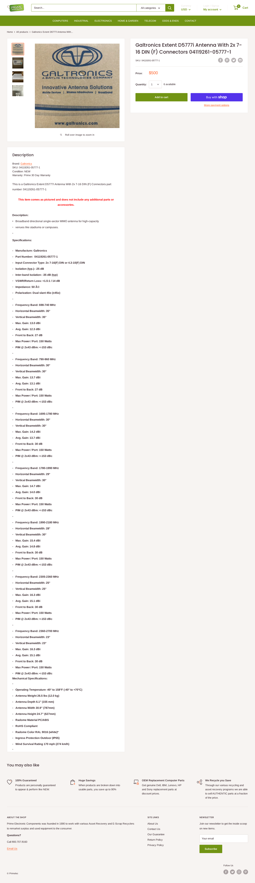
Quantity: (141, 84)
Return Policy (155, 839)
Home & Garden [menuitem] (128, 20)
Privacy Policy (155, 845)
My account (211, 9)
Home (10, 32)
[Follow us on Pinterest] (245, 872)
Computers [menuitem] (60, 20)
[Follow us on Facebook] (225, 872)
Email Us (12, 848)
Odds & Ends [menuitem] (170, 20)
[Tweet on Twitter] (233, 60)
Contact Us (153, 828)
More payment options (216, 105)
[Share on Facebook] (220, 60)
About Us (152, 823)
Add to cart (161, 97)
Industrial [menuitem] (81, 20)
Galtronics (26, 163)
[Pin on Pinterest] (227, 60)
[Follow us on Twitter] (232, 872)
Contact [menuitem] (190, 20)
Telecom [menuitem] (150, 20)
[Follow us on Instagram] (239, 872)
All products (22, 32)
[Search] (169, 7)
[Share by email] (240, 60)
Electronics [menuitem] (103, 20)
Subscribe (211, 848)
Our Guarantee (155, 834)
